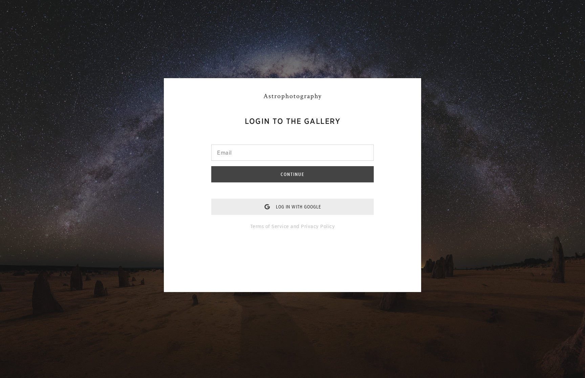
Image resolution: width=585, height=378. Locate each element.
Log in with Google (298, 206)
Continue (293, 174)
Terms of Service (269, 226)
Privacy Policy (318, 226)
